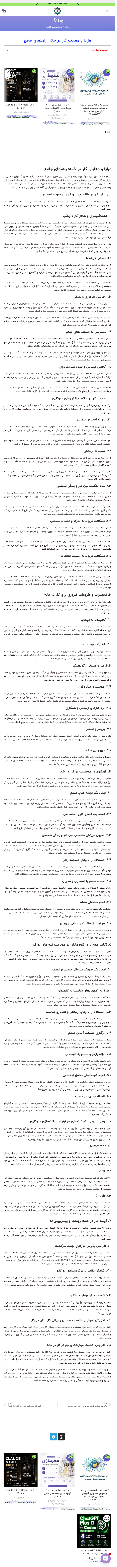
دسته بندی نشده (21, 112)
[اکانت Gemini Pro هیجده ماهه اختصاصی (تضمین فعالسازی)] (57, 1531)
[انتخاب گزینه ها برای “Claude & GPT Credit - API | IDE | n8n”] (7, 76)
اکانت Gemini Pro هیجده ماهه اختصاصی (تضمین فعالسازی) (57, 1552)
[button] (8, 50)
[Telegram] (53, 1436)
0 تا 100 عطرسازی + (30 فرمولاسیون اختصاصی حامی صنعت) (57, 108)
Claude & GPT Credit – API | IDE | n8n (20, 106)
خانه (67, 27)
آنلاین (64, 115)
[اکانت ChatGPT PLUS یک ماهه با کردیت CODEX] (94, 1531)
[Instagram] (61, 1436)
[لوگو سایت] (57, 10)
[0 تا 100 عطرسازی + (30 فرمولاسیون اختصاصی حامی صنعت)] (57, 85)
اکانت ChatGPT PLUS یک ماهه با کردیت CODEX (94, 1552)
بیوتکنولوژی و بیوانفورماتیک (56, 117)
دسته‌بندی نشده (54, 27)
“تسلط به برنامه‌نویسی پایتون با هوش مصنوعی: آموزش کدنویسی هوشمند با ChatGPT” (94, 109)
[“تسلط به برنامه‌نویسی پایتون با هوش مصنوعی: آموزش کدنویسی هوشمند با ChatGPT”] (94, 85)
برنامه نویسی (94, 118)
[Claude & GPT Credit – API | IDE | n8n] (21, 85)
